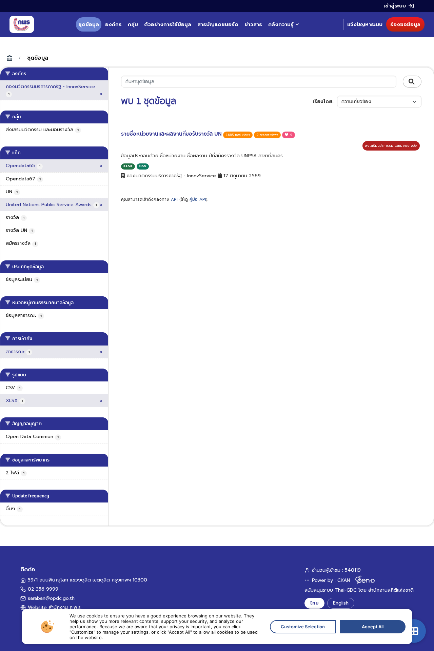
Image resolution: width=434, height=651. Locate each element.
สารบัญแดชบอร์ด (217, 24)
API (174, 199)
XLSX (128, 166)
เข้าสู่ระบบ (394, 5)
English (341, 603)
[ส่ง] (412, 82)
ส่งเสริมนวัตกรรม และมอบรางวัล (391, 145)
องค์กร (113, 24)
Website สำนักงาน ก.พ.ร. (55, 607)
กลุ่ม (133, 24)
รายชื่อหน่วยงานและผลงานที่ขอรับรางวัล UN (172, 134)
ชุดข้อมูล (88, 24)
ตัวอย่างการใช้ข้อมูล (167, 24)
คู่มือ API (198, 199)
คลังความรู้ (281, 24)
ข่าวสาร (253, 24)
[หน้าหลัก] (21, 24)
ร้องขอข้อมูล (405, 24)
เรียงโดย (322, 101)
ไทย (314, 603)
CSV (142, 166)
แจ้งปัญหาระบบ (364, 24)
